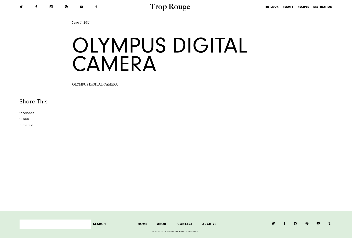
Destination (322, 7)
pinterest (26, 125)
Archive (209, 224)
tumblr (24, 119)
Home (142, 224)
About (162, 224)
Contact (185, 224)
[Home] (170, 8)
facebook (27, 113)
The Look (271, 7)
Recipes (303, 7)
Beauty (288, 7)
